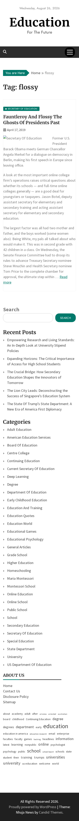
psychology (9, 751)
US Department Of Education (29, 664)
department (25, 727)
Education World (19, 523)
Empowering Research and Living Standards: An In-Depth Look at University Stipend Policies (41, 345)
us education (29, 763)
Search (11, 309)
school (34, 751)
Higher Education (20, 562)
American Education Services (29, 437)
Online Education (20, 594)
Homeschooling (19, 570)
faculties (8, 739)
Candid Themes (51, 812)
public (21, 751)
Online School (17, 602)
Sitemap (9, 702)
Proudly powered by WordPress (33, 807)
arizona (43, 714)
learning (17, 744)
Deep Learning (18, 476)
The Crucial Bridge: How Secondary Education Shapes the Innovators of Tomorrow (34, 377)
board (6, 719)
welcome (44, 763)
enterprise (63, 733)
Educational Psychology (25, 539)
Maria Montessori (20, 578)
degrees (8, 727)
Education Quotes (20, 515)
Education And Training (24, 508)
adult (27, 714)
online (43, 744)
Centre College (18, 453)
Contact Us (11, 691)
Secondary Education (23, 625)
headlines (48, 739)
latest (6, 744)
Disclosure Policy (16, 696)
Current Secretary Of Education (30, 468)
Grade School (17, 555)
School (12, 617)
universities (55, 757)
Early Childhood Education (27, 500)
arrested (52, 714)
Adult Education (19, 429)
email (52, 733)
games (28, 739)
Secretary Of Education (24, 633)
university (11, 763)
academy (17, 714)
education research (38, 734)
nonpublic (30, 744)
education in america (15, 733)
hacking (37, 739)
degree (57, 719)
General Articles (19, 547)
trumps (39, 757)
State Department (21, 649)
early (39, 727)
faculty (18, 739)
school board (48, 751)
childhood (18, 719)
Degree (12, 484)
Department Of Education (26, 492)
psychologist (58, 744)
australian (62, 714)
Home (7, 685)
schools (60, 751)
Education (39, 22)
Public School (17, 609)
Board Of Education (22, 445)
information (65, 739)
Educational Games (21, 531)
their (16, 757)
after (35, 714)
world (55, 763)
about (6, 714)
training (26, 757)
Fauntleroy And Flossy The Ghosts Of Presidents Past (32, 119)
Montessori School (21, 586)
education (55, 726)
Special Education (20, 641)
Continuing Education (23, 461)
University (14, 656)
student (7, 757)
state (69, 751)
